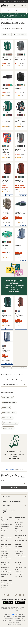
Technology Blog (19, 574)
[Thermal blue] (8, 177)
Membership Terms (14, 622)
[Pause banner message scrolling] (26, 14)
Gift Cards (4, 540)
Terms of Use (6, 614)
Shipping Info (19, 531)
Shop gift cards (14, 291)
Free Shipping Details (21, 540)
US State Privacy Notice (19, 616)
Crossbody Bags (8, 417)
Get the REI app (14, 458)
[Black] (7, 54)
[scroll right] (12, 54)
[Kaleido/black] (25, 146)
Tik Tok (8, 595)
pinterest (16, 595)
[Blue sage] (11, 54)
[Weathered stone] (25, 85)
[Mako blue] (5, 146)
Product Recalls (7, 620)
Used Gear (4, 555)
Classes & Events (19, 551)
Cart (21, 5)
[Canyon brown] (7, 115)
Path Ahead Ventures (21, 556)
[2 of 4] (20, 52)
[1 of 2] (20, 174)
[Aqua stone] (25, 54)
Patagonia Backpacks (10, 402)
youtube (19, 595)
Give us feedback (10, 469)
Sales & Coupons (19, 537)
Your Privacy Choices (19, 614)
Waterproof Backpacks (10, 412)
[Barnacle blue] (19, 311)
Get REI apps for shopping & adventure (14, 599)
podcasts (23, 595)
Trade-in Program (6, 558)
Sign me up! (14, 487)
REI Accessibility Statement (14, 624)
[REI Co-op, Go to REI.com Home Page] (3, 5)
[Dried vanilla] (3, 177)
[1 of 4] (6, 52)
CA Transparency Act (19, 620)
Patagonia (3, 19)
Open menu (25, 5)
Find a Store (4, 585)
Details (22, 477)
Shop (9, 6)
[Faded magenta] (7, 85)
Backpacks (7, 407)
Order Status (18, 520)
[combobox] (14, 10)
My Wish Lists (5, 526)
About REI (17, 565)
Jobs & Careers (5, 565)
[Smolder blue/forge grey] (22, 146)
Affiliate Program (6, 571)
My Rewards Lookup (7, 524)
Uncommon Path (19, 553)
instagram (4, 595)
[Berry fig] (9, 54)
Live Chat (4, 587)
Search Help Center (6, 583)
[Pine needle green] (19, 177)
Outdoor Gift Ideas (6, 537)
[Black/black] (22, 54)
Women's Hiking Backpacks (11, 423)
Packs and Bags (10, 19)
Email (2, 480)
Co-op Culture (5, 567)
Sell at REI (4, 569)
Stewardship (18, 576)
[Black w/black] (3, 242)
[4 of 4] (8, 52)
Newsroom (18, 571)
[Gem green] (4, 54)
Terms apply (13, 289)
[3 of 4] (7, 52)
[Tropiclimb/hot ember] (3, 146)
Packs (17, 19)
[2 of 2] (7, 174)
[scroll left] (2, 54)
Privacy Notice (6, 616)
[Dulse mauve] (16, 311)
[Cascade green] (5, 177)
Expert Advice (19, 549)
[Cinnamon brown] (10, 242)
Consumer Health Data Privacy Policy (14, 618)
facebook (12, 595)
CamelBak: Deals (8, 397)
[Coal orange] (9, 85)
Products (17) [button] (6, 28)
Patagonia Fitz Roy (9, 428)
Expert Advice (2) (17, 28)
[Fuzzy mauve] (8, 146)
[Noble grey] (18, 54)
